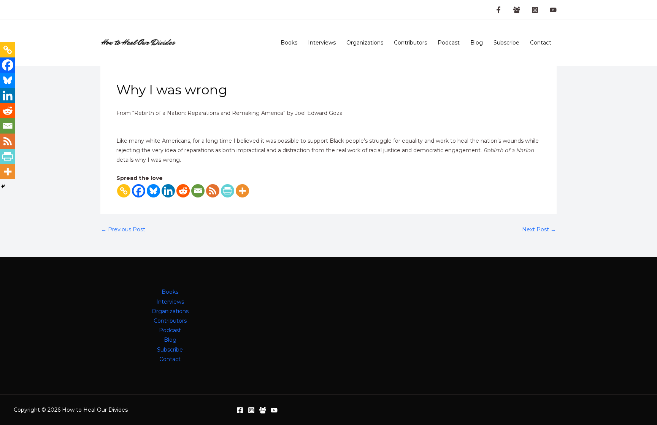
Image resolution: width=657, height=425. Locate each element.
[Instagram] (535, 9)
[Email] (198, 190)
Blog (476, 42)
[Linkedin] (168, 190)
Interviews (322, 42)
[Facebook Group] (516, 9)
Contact (540, 42)
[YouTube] (553, 9)
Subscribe (506, 42)
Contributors (410, 42)
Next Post (539, 229)
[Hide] (3, 186)
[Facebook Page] (498, 9)
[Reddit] (183, 190)
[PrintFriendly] (227, 190)
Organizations (364, 42)
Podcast (449, 42)
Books (289, 42)
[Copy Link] (123, 190)
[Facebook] (138, 190)
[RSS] (212, 190)
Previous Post (123, 229)
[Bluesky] (153, 190)
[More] (242, 190)
